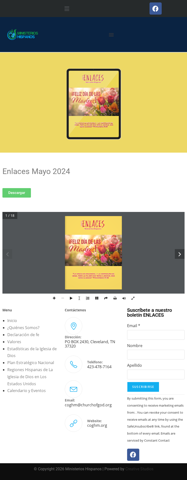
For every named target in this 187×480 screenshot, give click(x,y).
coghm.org (97, 425)
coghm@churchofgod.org (88, 405)
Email (133, 325)
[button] (67, 8)
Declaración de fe (23, 334)
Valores (14, 341)
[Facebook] (156, 8)
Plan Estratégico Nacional (30, 362)
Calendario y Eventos (26, 390)
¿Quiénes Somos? (23, 327)
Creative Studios (139, 469)
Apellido (134, 365)
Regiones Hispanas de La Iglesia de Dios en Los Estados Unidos (30, 376)
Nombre (134, 345)
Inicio (12, 320)
